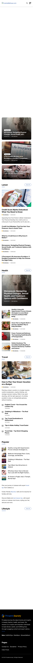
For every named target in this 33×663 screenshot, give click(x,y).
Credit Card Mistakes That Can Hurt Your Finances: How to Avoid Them (16, 227)
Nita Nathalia (14, 136)
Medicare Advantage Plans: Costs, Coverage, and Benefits (19, 454)
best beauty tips (18, 498)
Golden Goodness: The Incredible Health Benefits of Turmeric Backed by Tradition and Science (21, 345)
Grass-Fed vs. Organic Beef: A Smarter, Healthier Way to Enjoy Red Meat (21, 324)
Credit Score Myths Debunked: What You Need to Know (15, 211)
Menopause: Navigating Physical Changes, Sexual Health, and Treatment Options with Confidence (16, 134)
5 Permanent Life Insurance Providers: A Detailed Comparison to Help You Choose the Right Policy (16, 158)
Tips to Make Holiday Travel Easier (17, 425)
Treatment (7, 130)
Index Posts (5, 650)
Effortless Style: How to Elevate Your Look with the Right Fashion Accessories (16, 173)
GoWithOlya (9, 635)
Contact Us (5, 646)
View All (28, 184)
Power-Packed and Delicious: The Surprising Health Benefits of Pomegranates (21, 334)
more (3, 631)
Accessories (8, 169)
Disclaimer (13, 646)
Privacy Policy (22, 646)
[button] (27, 3)
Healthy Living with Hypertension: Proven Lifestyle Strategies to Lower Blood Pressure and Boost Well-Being (21, 313)
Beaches (13, 491)
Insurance (7, 154)
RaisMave (17, 635)
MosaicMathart (25, 635)
